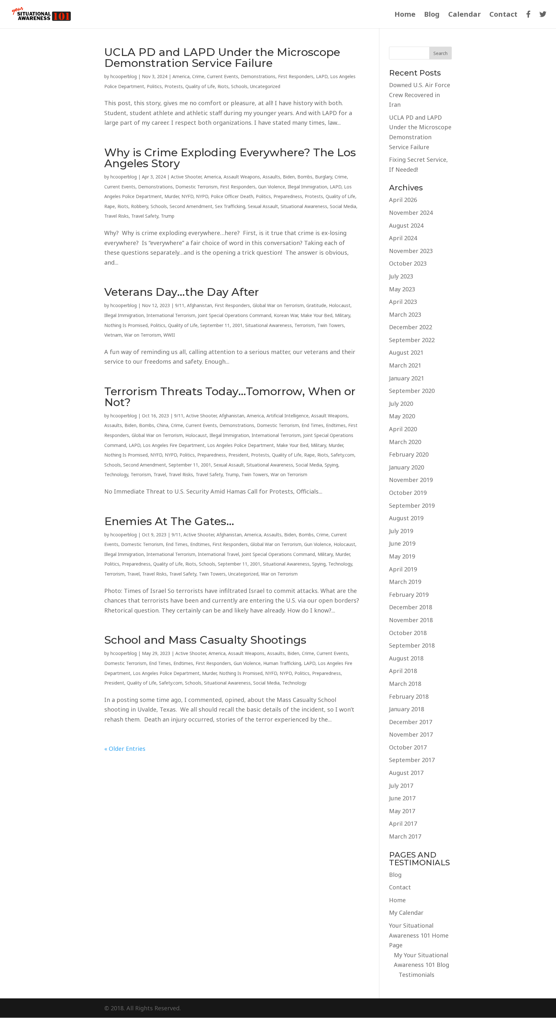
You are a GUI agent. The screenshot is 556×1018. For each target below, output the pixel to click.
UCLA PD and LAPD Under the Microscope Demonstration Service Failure (222, 57)
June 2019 (402, 543)
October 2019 (408, 492)
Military (342, 315)
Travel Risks (116, 216)
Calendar (464, 15)
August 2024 (406, 225)
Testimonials (416, 974)
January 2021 (406, 378)
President (238, 455)
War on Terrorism (142, 335)
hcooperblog (123, 76)
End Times (312, 425)
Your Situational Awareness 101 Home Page (419, 935)
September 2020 (412, 391)
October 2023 (408, 263)
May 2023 (402, 289)
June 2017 (402, 798)
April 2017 (403, 823)
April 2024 (403, 238)
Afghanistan (199, 305)
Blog (432, 15)
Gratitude (316, 305)
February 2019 (409, 594)
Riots (223, 86)
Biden (289, 177)
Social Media (343, 206)
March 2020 (405, 442)
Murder (171, 196)
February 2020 (409, 454)
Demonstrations (258, 76)
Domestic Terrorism (196, 187)
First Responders (295, 76)
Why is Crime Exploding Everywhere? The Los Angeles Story (230, 158)
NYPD (202, 196)
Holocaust (339, 305)
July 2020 (401, 403)
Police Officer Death (232, 196)
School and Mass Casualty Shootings (205, 640)
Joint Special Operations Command (234, 315)
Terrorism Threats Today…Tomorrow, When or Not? (230, 397)
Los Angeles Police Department (240, 445)
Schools (239, 86)
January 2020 (406, 467)
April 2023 (403, 301)
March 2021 (405, 365)
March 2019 (405, 582)
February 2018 (409, 696)
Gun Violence (271, 187)
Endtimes (336, 425)
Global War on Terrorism (278, 305)
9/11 (179, 305)
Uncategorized (265, 86)
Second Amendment (191, 206)
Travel (159, 474)
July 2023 (401, 276)
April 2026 (403, 200)
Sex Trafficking (230, 206)
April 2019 (403, 569)
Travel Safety (144, 216)
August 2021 (406, 352)
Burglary (323, 177)
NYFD (187, 196)
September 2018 (412, 645)
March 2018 (405, 683)
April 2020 (403, 429)
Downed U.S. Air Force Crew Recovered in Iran (419, 94)
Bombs (304, 177)
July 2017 (401, 785)
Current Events (222, 76)
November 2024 (411, 212)
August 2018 (406, 658)
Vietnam (113, 335)
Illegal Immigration (307, 187)
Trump (167, 216)
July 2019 (401, 531)
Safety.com (342, 455)
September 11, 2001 (221, 325)
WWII (169, 335)
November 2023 (411, 251)
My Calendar (406, 912)
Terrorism (304, 325)
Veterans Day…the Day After (181, 292)
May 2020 (402, 416)
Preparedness (287, 196)
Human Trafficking (282, 663)
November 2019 (411, 480)
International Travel (218, 554)
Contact (503, 15)
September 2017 (412, 760)
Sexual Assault (263, 206)
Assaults (271, 177)
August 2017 (406, 773)
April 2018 (403, 671)
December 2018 (410, 607)
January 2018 (406, 709)
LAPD (322, 76)
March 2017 (405, 836)
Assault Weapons (242, 177)
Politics (154, 86)
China (162, 425)
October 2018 (408, 633)
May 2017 (402, 811)
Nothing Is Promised (126, 325)
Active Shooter (186, 177)
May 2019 (402, 556)
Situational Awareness (304, 206)
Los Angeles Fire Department (174, 445)
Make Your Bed (316, 315)
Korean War (286, 315)
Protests (173, 86)
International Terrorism (170, 315)
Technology (116, 474)
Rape (109, 206)
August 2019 (406, 518)
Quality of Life (200, 86)
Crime (198, 76)
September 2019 (412, 505)
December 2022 (410, 327)
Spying (331, 465)
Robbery (139, 206)
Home (404, 15)
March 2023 (405, 314)
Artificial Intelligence (287, 416)
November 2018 (411, 620)
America (181, 76)
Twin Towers (330, 325)
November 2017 (411, 734)
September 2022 (412, 340)
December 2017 (410, 722)
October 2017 (408, 747)
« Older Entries (124, 748)
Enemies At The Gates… (169, 521)
